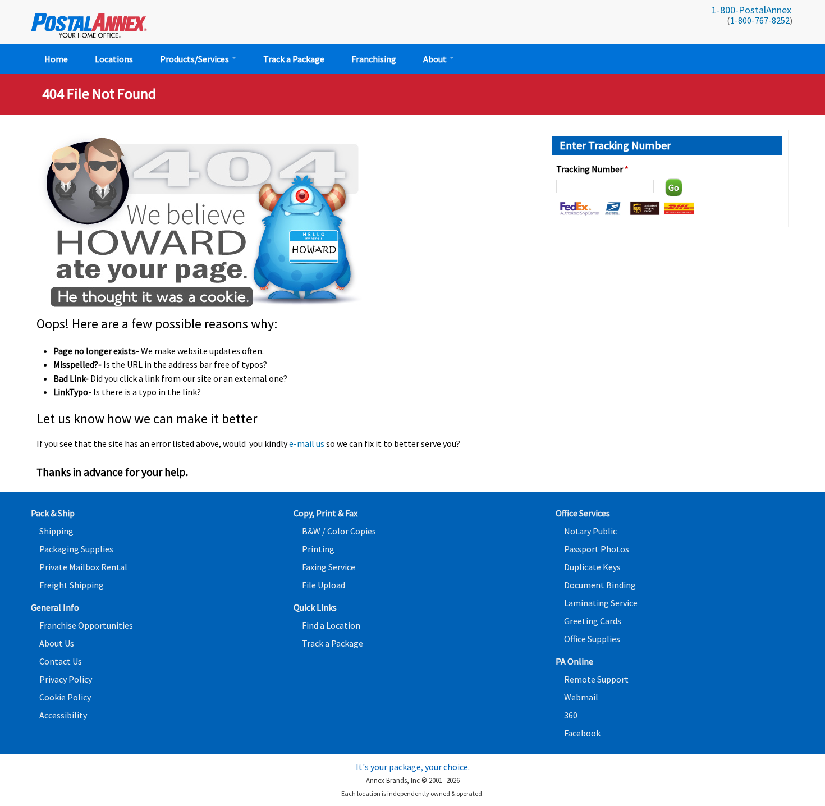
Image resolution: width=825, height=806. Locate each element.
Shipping (56, 531)
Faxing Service (328, 567)
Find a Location (331, 625)
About (435, 59)
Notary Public (590, 531)
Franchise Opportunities (86, 625)
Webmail (581, 697)
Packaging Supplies (76, 549)
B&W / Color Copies (339, 531)
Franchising (373, 59)
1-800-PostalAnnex (751, 9)
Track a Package (293, 59)
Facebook (582, 733)
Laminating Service (601, 602)
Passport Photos (596, 549)
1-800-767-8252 (760, 20)
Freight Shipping (71, 584)
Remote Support (596, 679)
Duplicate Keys (592, 567)
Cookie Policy (65, 697)
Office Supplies (592, 638)
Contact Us (60, 661)
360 (571, 715)
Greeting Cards (592, 620)
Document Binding (600, 584)
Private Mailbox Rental (83, 567)
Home (56, 59)
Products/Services (195, 59)
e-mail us (306, 443)
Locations (114, 59)
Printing (318, 549)
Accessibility (63, 715)
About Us (56, 643)
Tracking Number (592, 169)
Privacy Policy (65, 679)
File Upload (323, 584)
